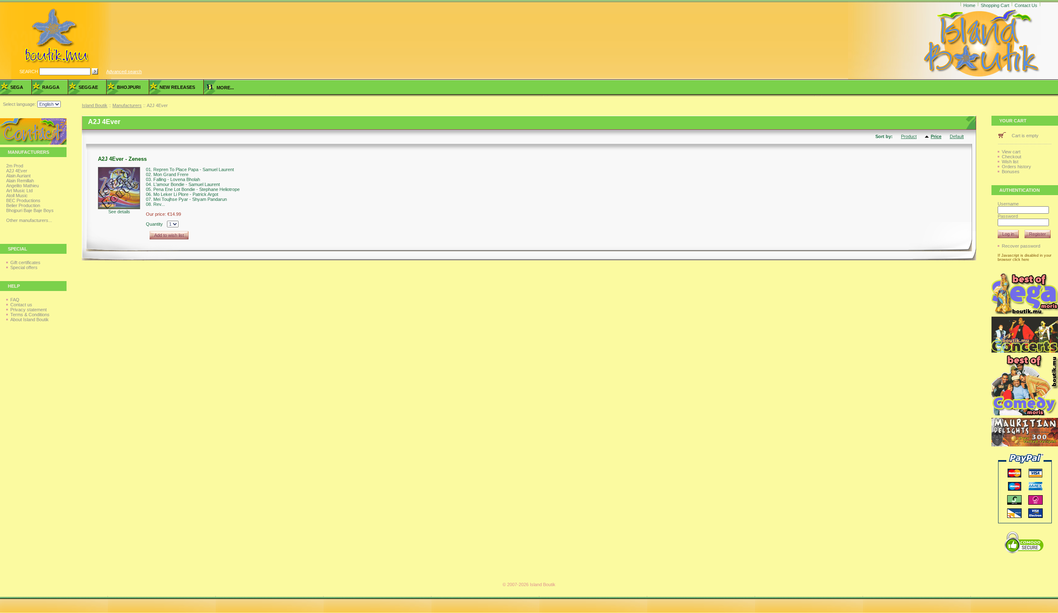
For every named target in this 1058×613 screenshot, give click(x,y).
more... (224, 87)
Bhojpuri (129, 87)
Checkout (1011, 156)
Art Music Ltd (19, 190)
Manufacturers (127, 105)
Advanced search (124, 71)
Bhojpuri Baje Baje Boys (30, 210)
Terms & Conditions (30, 314)
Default (957, 136)
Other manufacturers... (29, 220)
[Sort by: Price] (928, 136)
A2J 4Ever (16, 170)
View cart (1011, 151)
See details (119, 211)
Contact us (21, 304)
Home (969, 5)
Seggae (88, 87)
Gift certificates (25, 262)
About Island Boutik (29, 319)
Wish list (1010, 161)
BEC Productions (23, 200)
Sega (16, 87)
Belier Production (23, 205)
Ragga (51, 87)
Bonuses (1011, 171)
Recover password (1021, 245)
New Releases (177, 87)
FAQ (14, 299)
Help (14, 286)
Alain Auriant (18, 175)
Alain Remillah (20, 180)
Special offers (24, 267)
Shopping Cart (995, 5)
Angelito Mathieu (22, 185)
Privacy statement (28, 309)
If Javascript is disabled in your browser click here (1024, 257)
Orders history (1016, 166)
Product (909, 136)
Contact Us (1026, 5)
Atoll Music (17, 195)
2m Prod (14, 165)
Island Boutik (94, 105)
